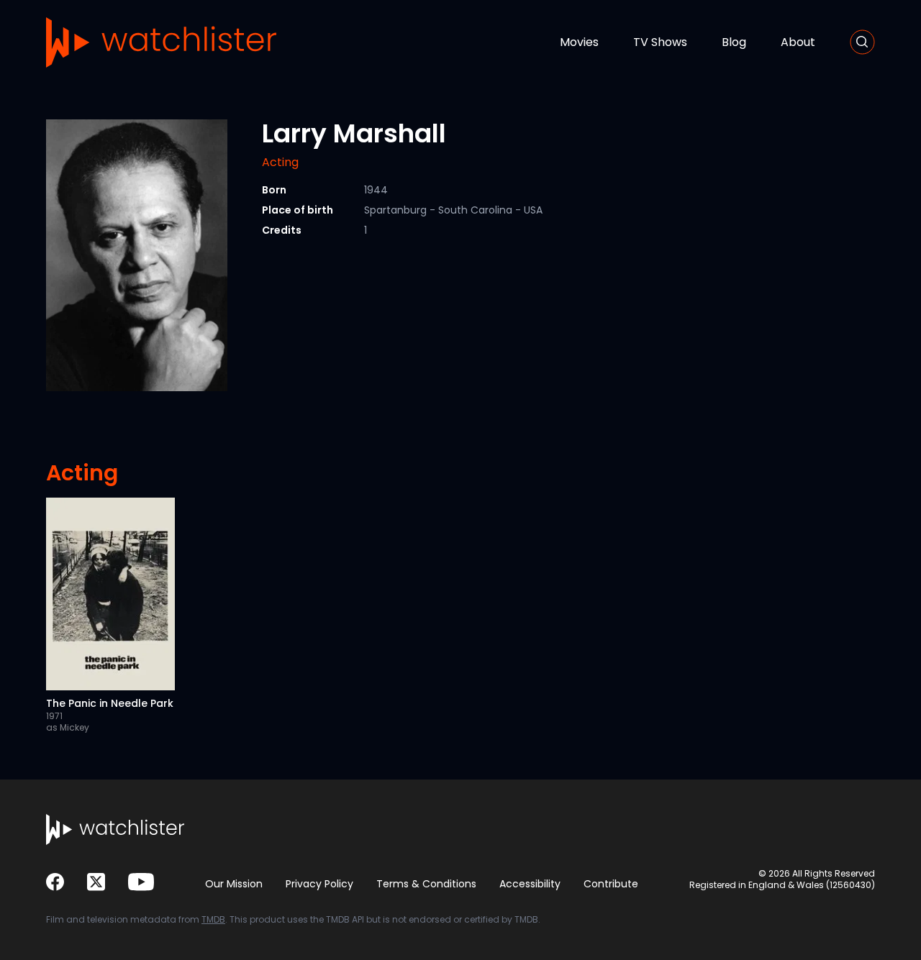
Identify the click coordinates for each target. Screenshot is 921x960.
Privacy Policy (319, 884)
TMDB (213, 919)
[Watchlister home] (161, 42)
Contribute (611, 884)
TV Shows (660, 42)
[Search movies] (862, 42)
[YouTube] (141, 882)
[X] (96, 882)
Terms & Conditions (426, 884)
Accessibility (530, 884)
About (798, 42)
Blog (734, 42)
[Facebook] (55, 882)
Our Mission (234, 884)
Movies (579, 42)
